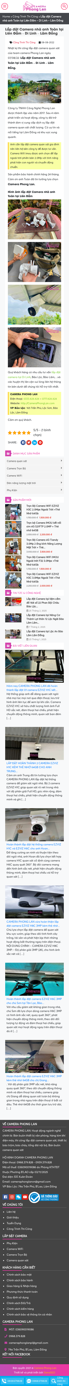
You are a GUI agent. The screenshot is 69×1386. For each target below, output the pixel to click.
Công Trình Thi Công (25, 16)
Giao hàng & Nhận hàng (22, 1286)
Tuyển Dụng (14, 1223)
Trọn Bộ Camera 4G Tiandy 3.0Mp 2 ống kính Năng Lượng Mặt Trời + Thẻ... (44, 544)
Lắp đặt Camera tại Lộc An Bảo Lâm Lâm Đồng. (44, 633)
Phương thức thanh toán (22, 1291)
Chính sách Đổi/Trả (18, 1303)
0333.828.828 (31, 398)
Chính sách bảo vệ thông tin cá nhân (29, 1314)
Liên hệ (11, 1211)
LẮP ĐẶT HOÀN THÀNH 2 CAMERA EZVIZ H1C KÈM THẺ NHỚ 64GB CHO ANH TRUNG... (32, 767)
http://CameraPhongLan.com (37, 403)
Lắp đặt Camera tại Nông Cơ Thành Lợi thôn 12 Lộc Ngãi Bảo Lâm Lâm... (45, 619)
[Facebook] (5, 1197)
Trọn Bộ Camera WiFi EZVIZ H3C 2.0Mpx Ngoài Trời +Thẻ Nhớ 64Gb (43, 510)
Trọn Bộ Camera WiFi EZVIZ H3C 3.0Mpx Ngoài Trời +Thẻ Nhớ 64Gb (43, 578)
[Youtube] (25, 1197)
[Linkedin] (18, 1197)
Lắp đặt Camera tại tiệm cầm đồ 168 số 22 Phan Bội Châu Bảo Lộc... (43, 603)
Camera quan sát (17, 461)
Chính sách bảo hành (20, 1280)
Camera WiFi (14, 475)
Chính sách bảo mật (19, 1274)
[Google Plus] (12, 1197)
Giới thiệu (13, 1217)
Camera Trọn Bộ (16, 468)
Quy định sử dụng (18, 1297)
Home (6, 16)
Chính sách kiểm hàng (20, 1308)
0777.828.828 (49, 398)
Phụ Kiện (12, 490)
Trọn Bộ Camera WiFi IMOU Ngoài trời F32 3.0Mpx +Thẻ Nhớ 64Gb (42, 561)
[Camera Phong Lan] (34, 6)
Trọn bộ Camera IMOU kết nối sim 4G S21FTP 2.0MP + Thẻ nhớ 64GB (43, 526)
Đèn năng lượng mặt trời (21, 483)
